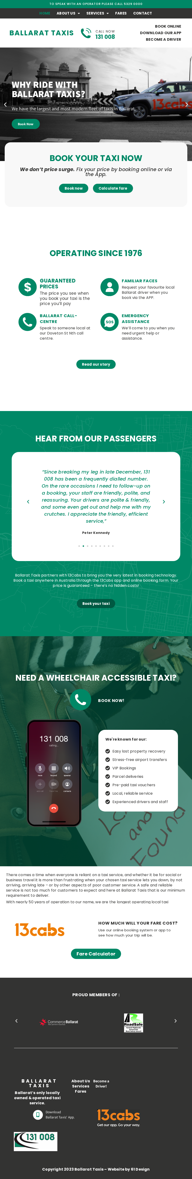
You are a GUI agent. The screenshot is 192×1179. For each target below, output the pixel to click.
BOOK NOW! (111, 700)
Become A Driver (163, 39)
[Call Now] (86, 33)
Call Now (105, 31)
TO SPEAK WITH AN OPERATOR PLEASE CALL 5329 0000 (96, 4)
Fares (121, 13)
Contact (142, 13)
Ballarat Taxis (41, 33)
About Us (66, 13)
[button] (5, 104)
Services (95, 13)
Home (44, 13)
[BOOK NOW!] (80, 700)
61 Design (140, 1169)
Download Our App (160, 33)
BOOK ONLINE (168, 26)
